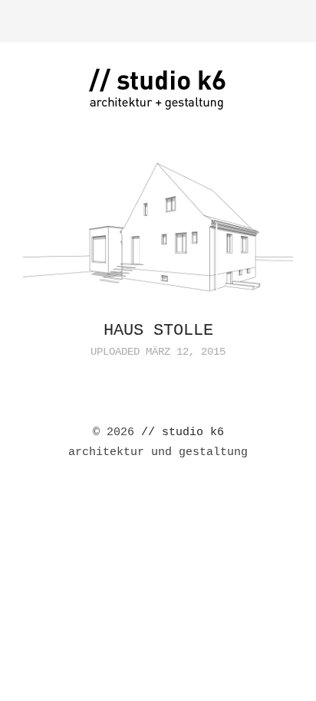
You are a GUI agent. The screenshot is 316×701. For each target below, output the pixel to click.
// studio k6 (182, 432)
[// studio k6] (158, 99)
